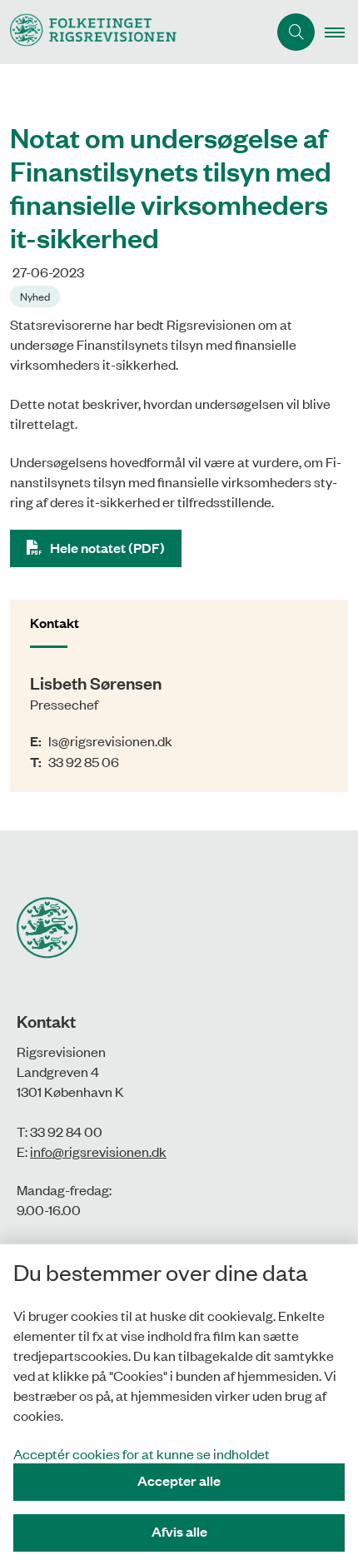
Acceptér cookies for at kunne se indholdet (141, 1453)
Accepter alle (179, 1480)
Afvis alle (179, 1531)
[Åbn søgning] (296, 32)
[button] (341, 32)
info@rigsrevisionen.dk (98, 1151)
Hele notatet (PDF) (107, 547)
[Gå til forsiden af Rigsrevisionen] (133, 32)
